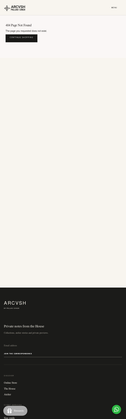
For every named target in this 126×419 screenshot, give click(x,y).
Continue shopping (21, 37)
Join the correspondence (18, 354)
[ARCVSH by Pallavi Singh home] (15, 7)
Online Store (10, 382)
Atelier (7, 394)
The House (9, 388)
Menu (114, 7)
